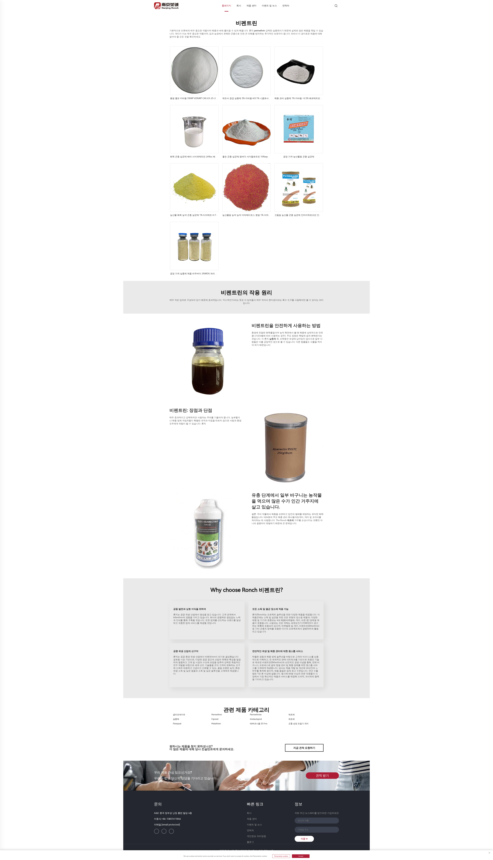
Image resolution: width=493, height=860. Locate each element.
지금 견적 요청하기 (304, 747)
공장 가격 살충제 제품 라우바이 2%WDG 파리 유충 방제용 (198, 273)
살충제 (176, 719)
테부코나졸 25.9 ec (258, 723)
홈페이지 (226, 5)
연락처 (285, 5)
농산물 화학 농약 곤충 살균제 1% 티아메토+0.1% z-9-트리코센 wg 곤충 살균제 (208, 215)
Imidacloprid (256, 719)
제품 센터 (251, 5)
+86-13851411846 (171, 818)
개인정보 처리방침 (256, 836)
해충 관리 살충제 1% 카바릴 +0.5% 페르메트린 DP (299, 98)
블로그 (250, 842)
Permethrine (256, 714)
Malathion (216, 723)
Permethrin (216, 714)
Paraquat (177, 723)
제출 (303, 838)
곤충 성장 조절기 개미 (298, 723)
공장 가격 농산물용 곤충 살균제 (298, 156)
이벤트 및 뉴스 (269, 5)
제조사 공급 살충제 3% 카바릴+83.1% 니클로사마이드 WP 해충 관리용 (256, 98)
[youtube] (171, 831)
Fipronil (214, 719)
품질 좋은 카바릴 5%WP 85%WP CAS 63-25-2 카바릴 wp (198, 98)
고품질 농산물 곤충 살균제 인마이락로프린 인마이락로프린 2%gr (306, 215)
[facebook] (164, 831)
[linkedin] (156, 831)
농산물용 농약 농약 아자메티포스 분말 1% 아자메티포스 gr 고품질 (254, 215)
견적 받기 (322, 775)
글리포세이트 (179, 714)
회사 (238, 5)
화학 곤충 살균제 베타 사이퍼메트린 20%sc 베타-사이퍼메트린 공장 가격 (205, 156)
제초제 (291, 714)
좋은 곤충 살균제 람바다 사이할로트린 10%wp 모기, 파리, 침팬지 (254, 156)
